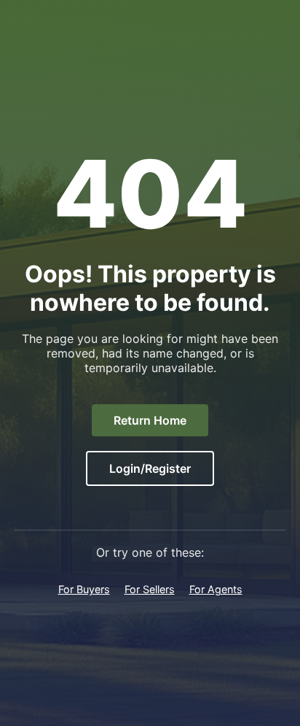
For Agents (215, 589)
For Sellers (150, 589)
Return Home (150, 420)
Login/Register (150, 468)
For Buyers (84, 589)
